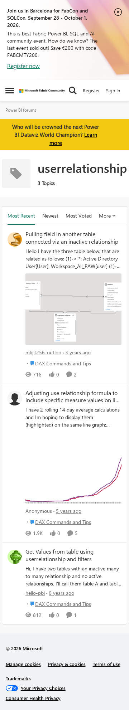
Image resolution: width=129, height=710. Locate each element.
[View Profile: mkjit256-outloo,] (15, 239)
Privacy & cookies (67, 664)
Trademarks (18, 678)
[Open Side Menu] (10, 90)
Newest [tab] (50, 215)
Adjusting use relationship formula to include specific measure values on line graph (73, 396)
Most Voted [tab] (79, 215)
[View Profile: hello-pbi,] (15, 557)
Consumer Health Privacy (33, 698)
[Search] (72, 90)
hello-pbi (35, 592)
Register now (23, 65)
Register (91, 90)
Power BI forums (20, 110)
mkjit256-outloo (43, 352)
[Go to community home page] (42, 91)
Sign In (113, 90)
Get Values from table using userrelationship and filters (59, 555)
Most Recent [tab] (21, 215)
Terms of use (106, 664)
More (105, 215)
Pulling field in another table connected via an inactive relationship (71, 237)
